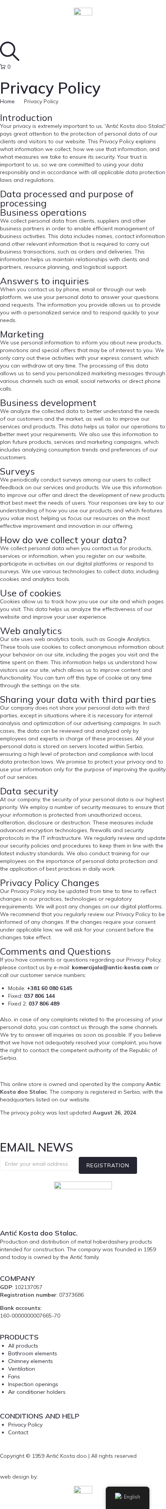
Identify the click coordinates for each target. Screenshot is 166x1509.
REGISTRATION (107, 1165)
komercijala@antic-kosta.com (112, 967)
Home (7, 101)
